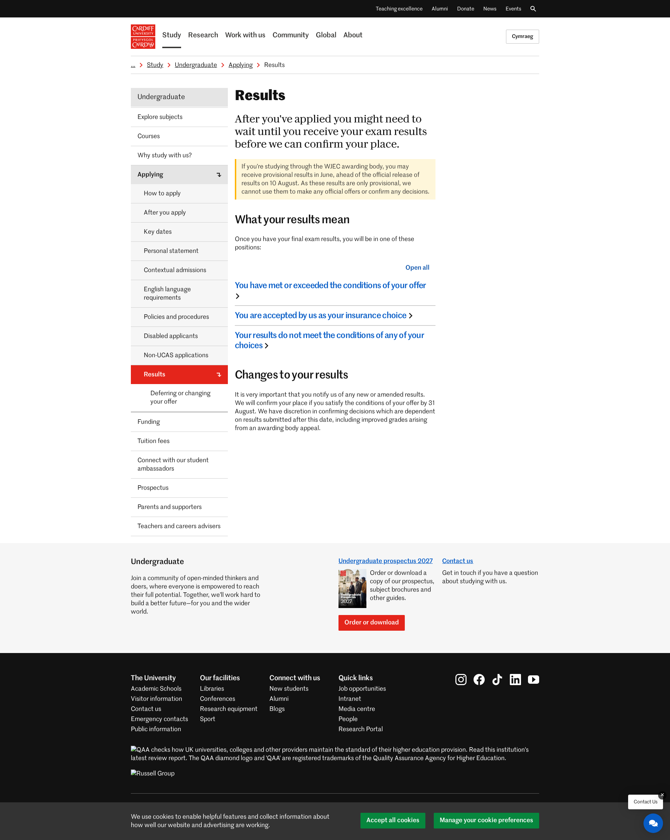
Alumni (440, 9)
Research (203, 35)
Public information (156, 729)
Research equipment (229, 709)
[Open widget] (653, 823)
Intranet (349, 699)
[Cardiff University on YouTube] (533, 679)
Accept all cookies (392, 820)
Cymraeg (522, 36)
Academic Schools (156, 689)
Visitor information (156, 699)
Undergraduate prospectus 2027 (385, 561)
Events (513, 9)
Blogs (277, 709)
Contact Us (645, 802)
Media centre (356, 709)
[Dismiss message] (662, 795)
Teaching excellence (399, 9)
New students (288, 689)
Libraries (212, 689)
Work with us (245, 35)
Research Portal (360, 729)
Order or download (371, 623)
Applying (241, 65)
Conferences (217, 699)
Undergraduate (196, 65)
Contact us (457, 561)
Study (171, 35)
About (353, 35)
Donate (465, 9)
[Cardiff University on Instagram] (461, 679)
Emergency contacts (159, 719)
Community (291, 35)
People (348, 719)
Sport (207, 719)
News (490, 9)
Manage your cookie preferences (486, 820)
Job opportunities (362, 689)
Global (326, 35)
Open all (417, 268)
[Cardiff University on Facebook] (479, 679)
